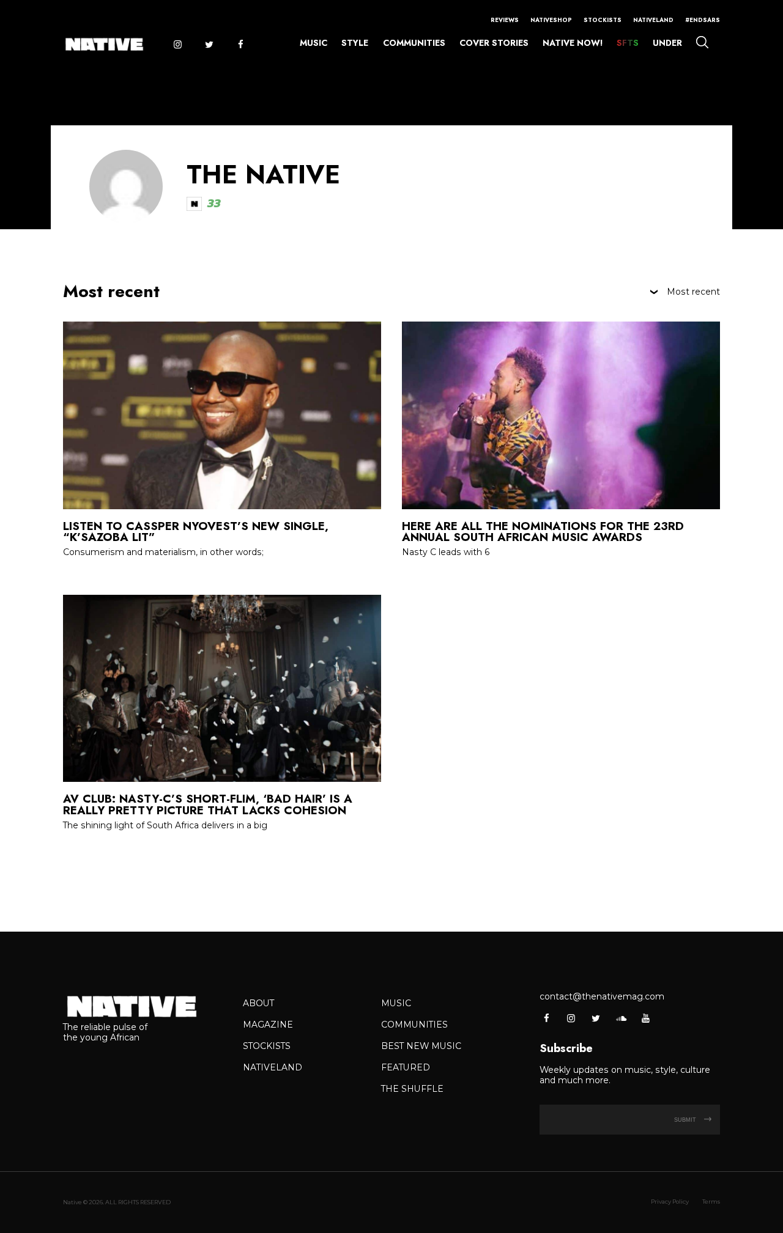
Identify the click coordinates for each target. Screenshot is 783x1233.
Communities (414, 43)
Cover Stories (494, 43)
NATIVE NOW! (573, 43)
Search (702, 42)
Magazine (268, 1024)
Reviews (505, 20)
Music (313, 43)
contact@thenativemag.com (602, 996)
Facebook (240, 45)
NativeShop (551, 20)
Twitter (208, 45)
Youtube (645, 1018)
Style (354, 43)
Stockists (603, 20)
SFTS (628, 43)
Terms (711, 1201)
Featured (405, 1067)
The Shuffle (412, 1088)
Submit (686, 1119)
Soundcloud (620, 1018)
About (258, 1003)
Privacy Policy (670, 1201)
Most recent (693, 292)
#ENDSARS (702, 20)
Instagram (177, 45)
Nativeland (653, 20)
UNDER (667, 43)
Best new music (421, 1045)
